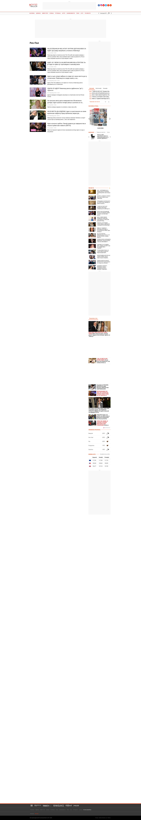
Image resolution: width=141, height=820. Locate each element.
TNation (109, 817)
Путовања (58, 13)
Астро (63, 13)
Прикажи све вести (95, 101)
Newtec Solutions (102, 817)
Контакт (36, 813)
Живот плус (45, 13)
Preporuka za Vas (93, 318)
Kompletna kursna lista (105, 454)
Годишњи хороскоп (101, 132)
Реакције (105, 88)
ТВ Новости (87, 13)
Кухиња (52, 13)
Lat (108, 5)
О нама (80, 809)
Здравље (38, 13)
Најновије (91, 88)
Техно (77, 13)
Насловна (32, 13)
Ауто (82, 13)
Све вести (91, 188)
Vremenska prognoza (94, 429)
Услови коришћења (87, 809)
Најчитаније (98, 88)
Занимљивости (71, 13)
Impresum (32, 813)
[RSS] (110, 188)
